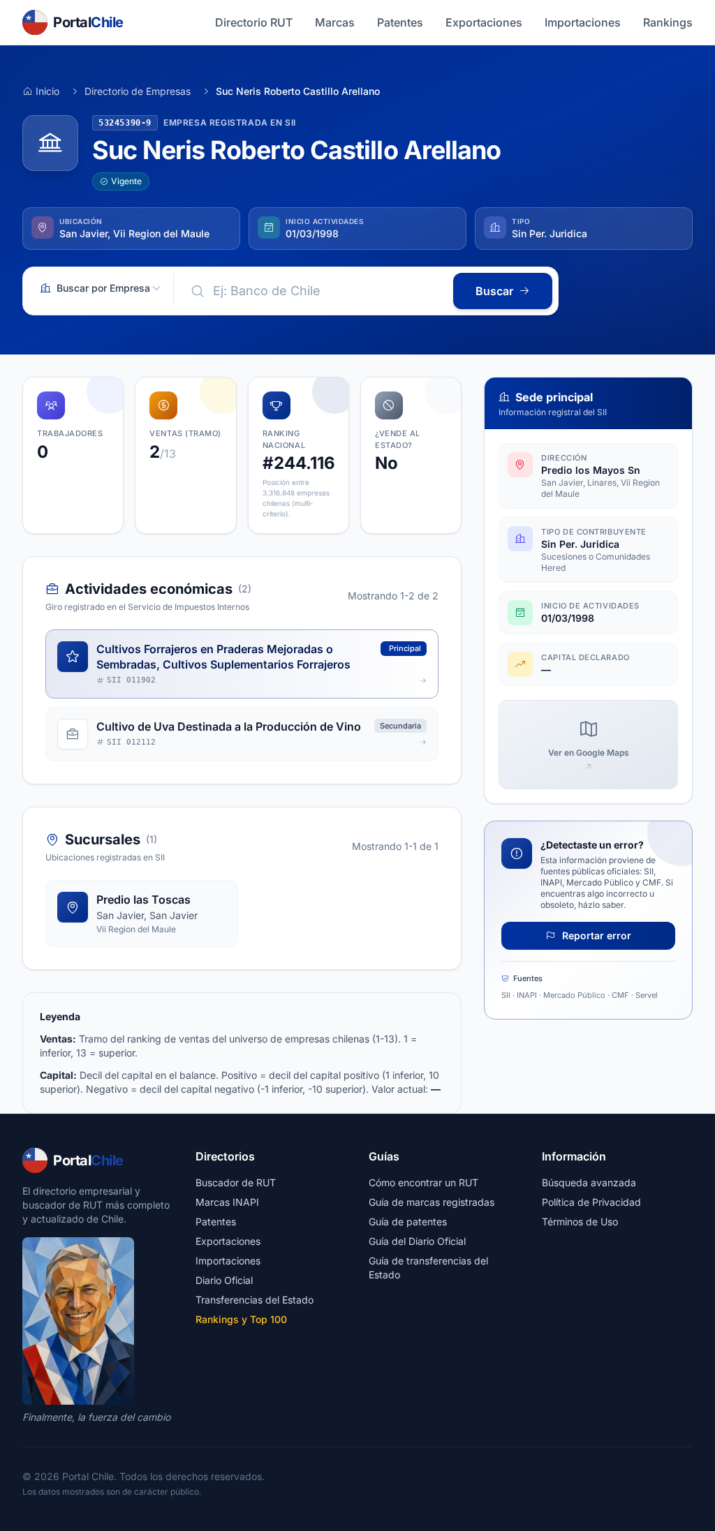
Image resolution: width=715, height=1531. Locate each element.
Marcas (335, 22)
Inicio (47, 91)
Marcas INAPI (227, 1202)
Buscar (494, 291)
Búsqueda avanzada (589, 1182)
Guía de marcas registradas (431, 1202)
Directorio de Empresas (137, 91)
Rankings (668, 22)
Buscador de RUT (236, 1182)
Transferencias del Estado (255, 1300)
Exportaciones (483, 22)
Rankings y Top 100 (241, 1319)
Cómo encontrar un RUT (423, 1182)
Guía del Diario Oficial (417, 1241)
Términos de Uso (580, 1221)
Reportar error (595, 935)
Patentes (400, 22)
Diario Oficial (224, 1280)
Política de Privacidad (591, 1202)
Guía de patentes (408, 1221)
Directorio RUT (254, 22)
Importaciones (583, 22)
